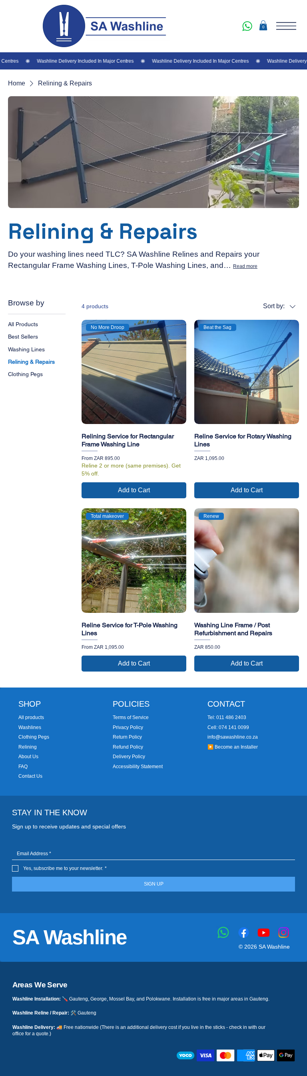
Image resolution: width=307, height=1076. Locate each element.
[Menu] (286, 26)
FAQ (23, 766)
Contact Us (30, 776)
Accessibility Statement (138, 766)
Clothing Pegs (33, 737)
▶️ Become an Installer (232, 747)
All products (31, 717)
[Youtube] (264, 932)
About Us (28, 756)
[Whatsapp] (223, 932)
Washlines (29, 727)
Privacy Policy (128, 727)
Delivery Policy (129, 756)
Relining (27, 747)
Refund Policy (128, 747)
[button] (263, 25)
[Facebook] (244, 932)
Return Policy (127, 737)
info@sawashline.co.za (232, 737)
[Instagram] (284, 932)
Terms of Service (131, 717)
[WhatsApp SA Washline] (247, 26)
